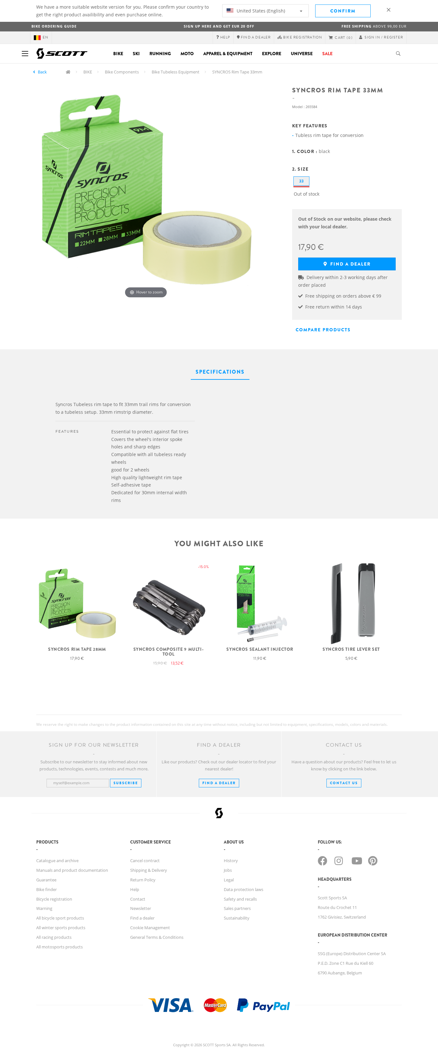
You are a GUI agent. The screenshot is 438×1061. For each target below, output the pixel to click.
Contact (137, 899)
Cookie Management (150, 927)
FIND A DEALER (219, 782)
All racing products (54, 937)
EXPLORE (271, 53)
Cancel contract (145, 860)
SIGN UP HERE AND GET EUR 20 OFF (219, 26)
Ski (136, 53)
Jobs (228, 870)
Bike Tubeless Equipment (175, 72)
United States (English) (260, 11)
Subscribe (126, 782)
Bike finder (46, 889)
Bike (118, 53)
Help (134, 889)
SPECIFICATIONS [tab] (220, 372)
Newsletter (140, 908)
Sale (327, 53)
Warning (44, 908)
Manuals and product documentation (72, 870)
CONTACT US (344, 782)
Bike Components (122, 72)
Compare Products (323, 330)
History (231, 860)
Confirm (343, 11)
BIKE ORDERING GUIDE (54, 26)
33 (301, 181)
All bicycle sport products (60, 918)
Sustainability (236, 918)
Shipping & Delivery (148, 870)
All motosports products (59, 947)
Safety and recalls (240, 899)
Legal (229, 880)
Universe (302, 53)
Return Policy (143, 880)
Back (42, 72)
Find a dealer (350, 264)
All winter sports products (60, 927)
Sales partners (237, 908)
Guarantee (46, 880)
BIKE (87, 72)
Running (160, 53)
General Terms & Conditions (156, 937)
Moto (187, 53)
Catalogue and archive (57, 860)
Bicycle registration (54, 899)
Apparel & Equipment (227, 53)
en (45, 37)
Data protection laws (243, 889)
